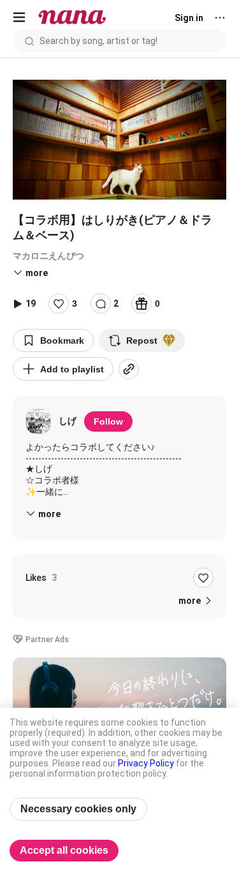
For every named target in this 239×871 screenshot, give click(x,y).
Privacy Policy (146, 763)
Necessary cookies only (78, 808)
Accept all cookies (64, 850)
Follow (108, 421)
